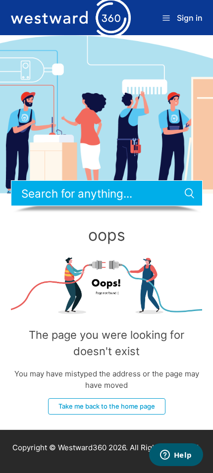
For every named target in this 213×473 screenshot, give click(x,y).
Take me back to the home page (106, 406)
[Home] (71, 17)
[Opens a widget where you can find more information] (176, 455)
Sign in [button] (190, 18)
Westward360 (82, 447)
